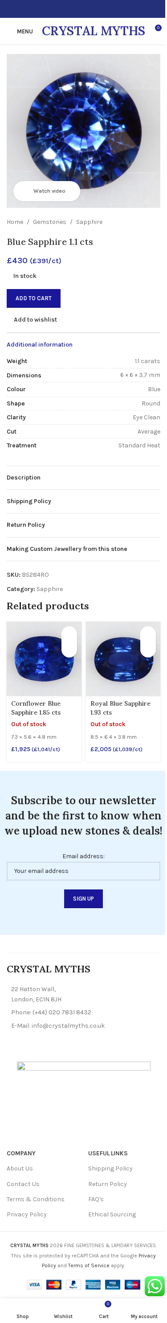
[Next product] (155, 222)
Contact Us (23, 1184)
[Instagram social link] (78, 9)
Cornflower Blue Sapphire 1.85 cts (36, 707)
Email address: (83, 856)
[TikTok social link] (99, 9)
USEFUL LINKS (108, 1153)
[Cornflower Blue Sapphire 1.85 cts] (44, 659)
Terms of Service (89, 1265)
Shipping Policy (110, 1168)
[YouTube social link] (89, 9)
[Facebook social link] (67, 9)
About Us (20, 1168)
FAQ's (96, 1199)
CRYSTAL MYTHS (93, 31)
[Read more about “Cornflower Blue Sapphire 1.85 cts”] (69, 634)
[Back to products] (144, 222)
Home (15, 222)
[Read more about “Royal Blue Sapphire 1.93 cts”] (148, 634)
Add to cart (34, 298)
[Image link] (84, 1099)
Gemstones (49, 222)
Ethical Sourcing (112, 1214)
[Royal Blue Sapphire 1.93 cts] (123, 659)
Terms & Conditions (36, 1199)
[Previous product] (133, 222)
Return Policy (107, 1184)
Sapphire (89, 222)
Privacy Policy (27, 1214)
